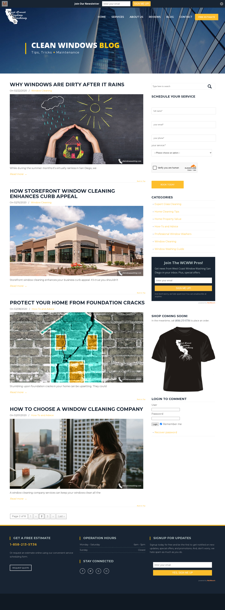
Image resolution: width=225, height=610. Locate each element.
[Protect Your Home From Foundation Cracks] (76, 381)
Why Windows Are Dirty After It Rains (67, 84)
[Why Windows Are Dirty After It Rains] (76, 163)
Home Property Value (168, 219)
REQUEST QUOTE (20, 568)
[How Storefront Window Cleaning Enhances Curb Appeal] (76, 275)
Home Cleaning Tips (167, 211)
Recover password (166, 432)
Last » (61, 516)
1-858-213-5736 (23, 544)
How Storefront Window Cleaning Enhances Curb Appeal (62, 193)
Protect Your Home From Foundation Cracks (77, 303)
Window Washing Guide (169, 249)
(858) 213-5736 (182, 320)
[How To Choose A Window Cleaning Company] (76, 488)
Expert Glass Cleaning (168, 204)
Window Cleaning (41, 90)
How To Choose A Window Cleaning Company (76, 409)
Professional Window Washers (173, 234)
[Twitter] (90, 570)
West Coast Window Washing (16, 16)
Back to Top (141, 181)
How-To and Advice (43, 308)
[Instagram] (106, 570)
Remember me (172, 424)
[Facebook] (82, 570)
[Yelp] (98, 570)
